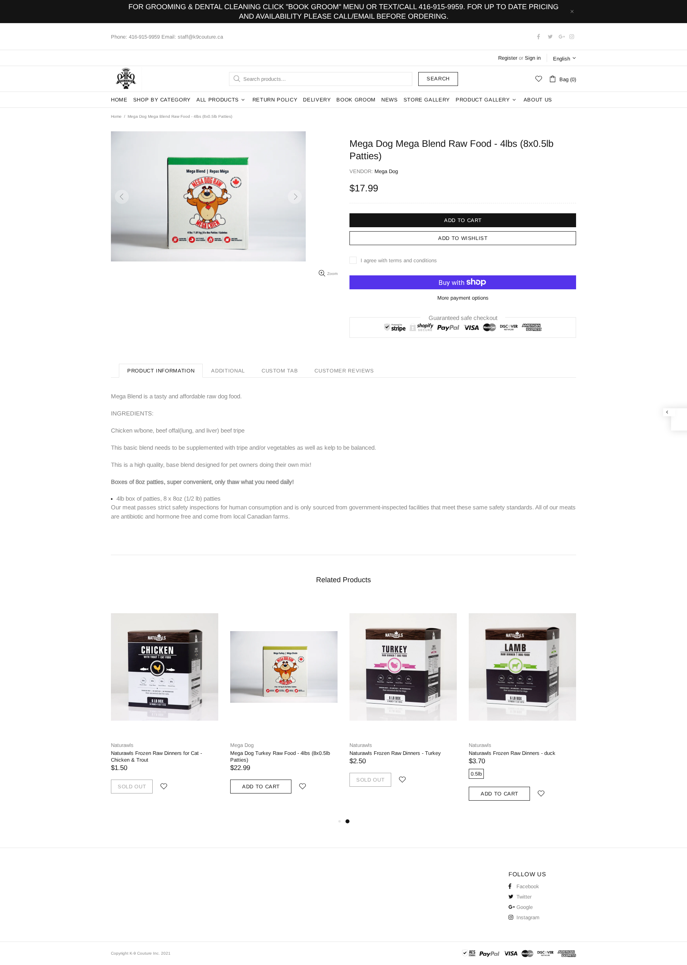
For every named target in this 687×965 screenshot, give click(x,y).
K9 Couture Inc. (126, 79)
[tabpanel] (403, 700)
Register (507, 58)
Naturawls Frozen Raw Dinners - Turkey (395, 753)
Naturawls (122, 745)
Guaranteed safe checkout (463, 317)
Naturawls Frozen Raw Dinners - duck (512, 753)
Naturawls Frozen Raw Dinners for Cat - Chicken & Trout (156, 756)
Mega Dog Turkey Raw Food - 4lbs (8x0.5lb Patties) (280, 756)
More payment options (463, 298)
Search (438, 79)
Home (116, 116)
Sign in (533, 58)
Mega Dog (242, 745)
